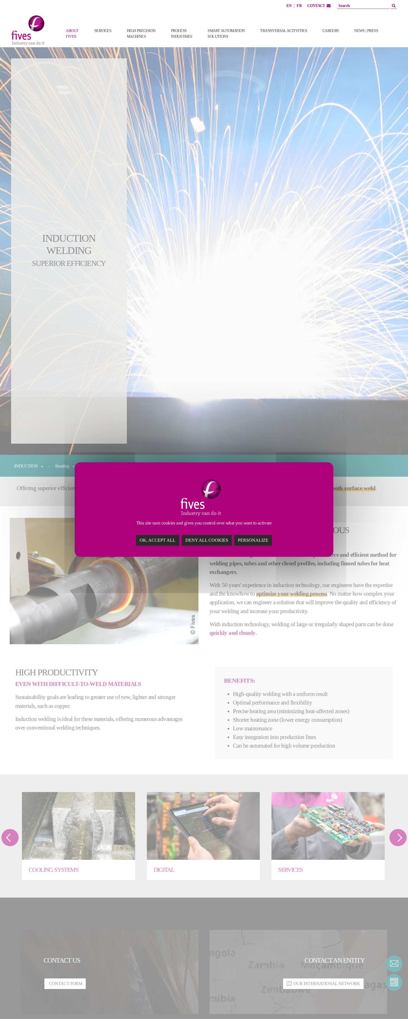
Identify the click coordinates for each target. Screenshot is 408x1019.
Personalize (253, 540)
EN (288, 6)
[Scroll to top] (394, 1005)
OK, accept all (157, 540)
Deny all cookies (206, 540)
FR (299, 6)
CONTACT (316, 6)
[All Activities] (394, 39)
